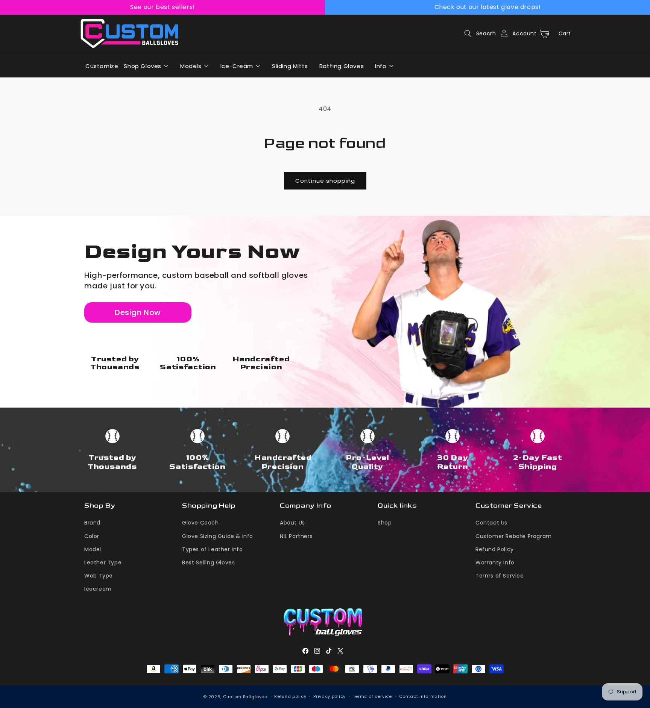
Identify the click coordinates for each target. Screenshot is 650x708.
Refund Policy (494, 549)
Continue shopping (325, 181)
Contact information (423, 696)
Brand (92, 522)
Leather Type (102, 562)
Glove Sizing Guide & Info (217, 536)
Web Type (98, 575)
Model (92, 549)
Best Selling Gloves (208, 562)
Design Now (138, 312)
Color (91, 536)
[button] (478, 33)
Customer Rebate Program (513, 536)
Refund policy (290, 696)
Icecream (98, 589)
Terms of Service (499, 575)
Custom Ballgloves (245, 697)
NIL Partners (296, 536)
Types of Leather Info (212, 549)
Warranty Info (495, 562)
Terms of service (372, 696)
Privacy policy (329, 696)
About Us (292, 522)
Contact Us (491, 522)
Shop (385, 522)
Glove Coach (200, 522)
